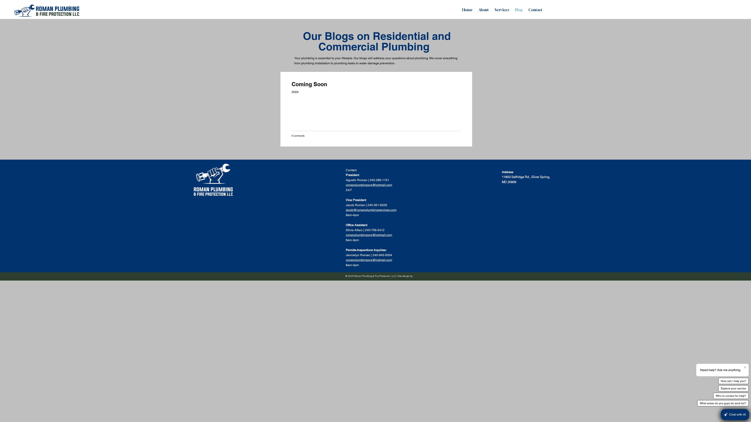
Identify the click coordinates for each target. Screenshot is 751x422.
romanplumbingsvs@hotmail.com (369, 185)
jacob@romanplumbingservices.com (371, 210)
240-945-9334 (383, 255)
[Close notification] (745, 367)
